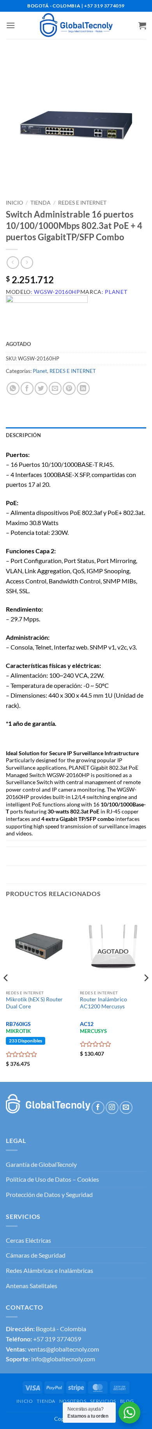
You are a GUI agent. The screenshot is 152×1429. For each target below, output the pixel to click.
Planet (40, 371)
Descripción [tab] (23, 435)
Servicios (103, 1401)
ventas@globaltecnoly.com (63, 1349)
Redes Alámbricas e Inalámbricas (49, 1270)
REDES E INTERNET (82, 203)
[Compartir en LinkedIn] (83, 388)
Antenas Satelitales (31, 1285)
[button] (10, 25)
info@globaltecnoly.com (63, 1358)
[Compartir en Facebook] (27, 388)
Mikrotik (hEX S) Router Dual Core (34, 1003)
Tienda (40, 203)
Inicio (14, 203)
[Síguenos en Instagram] (112, 1107)
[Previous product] (27, 262)
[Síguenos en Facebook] (98, 1107)
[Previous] (6, 993)
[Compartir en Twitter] (41, 388)
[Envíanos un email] (126, 1107)
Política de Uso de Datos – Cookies (52, 1179)
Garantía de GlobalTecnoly (41, 1164)
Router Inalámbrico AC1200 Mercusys (103, 1003)
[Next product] (13, 262)
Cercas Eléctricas (28, 1240)
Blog (127, 1401)
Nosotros (73, 1401)
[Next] (145, 993)
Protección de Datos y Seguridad (49, 1194)
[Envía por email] (55, 388)
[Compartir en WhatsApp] (13, 388)
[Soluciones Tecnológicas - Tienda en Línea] (76, 25)
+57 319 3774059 (57, 1339)
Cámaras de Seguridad (35, 1255)
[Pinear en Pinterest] (69, 388)
